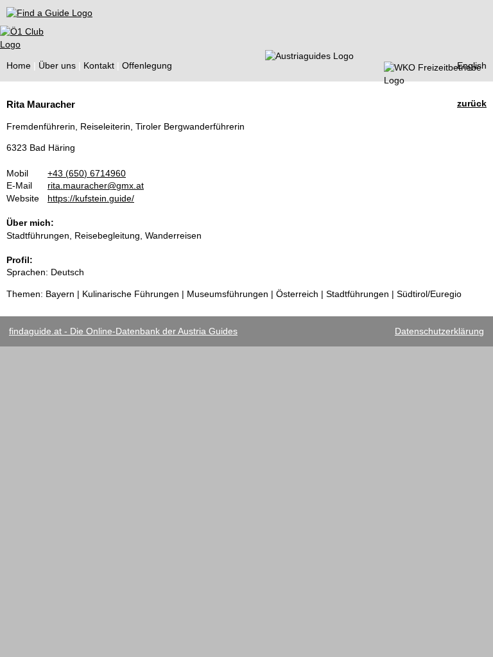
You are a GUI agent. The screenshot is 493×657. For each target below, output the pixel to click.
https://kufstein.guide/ (91, 198)
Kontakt (98, 65)
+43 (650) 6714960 (87, 173)
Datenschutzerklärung (439, 331)
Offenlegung (147, 65)
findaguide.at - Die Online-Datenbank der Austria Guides (123, 331)
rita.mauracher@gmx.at (96, 185)
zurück (472, 103)
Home (18, 65)
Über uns (57, 65)
